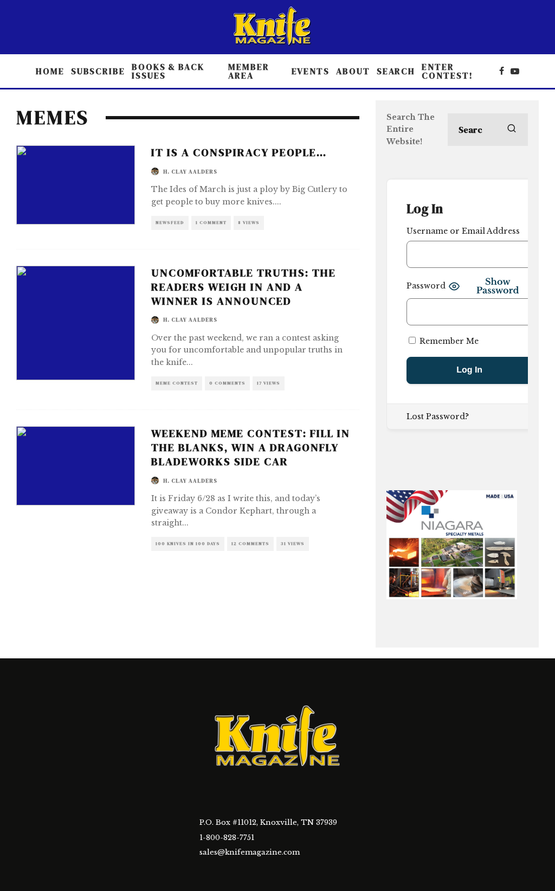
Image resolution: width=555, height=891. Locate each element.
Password (426, 286)
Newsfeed (170, 223)
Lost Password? (437, 416)
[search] (511, 129)
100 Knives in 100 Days (188, 544)
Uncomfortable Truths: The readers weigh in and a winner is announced (243, 287)
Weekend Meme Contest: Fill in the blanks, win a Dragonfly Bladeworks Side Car (250, 447)
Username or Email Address (463, 231)
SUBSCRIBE (98, 71)
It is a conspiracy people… (239, 152)
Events (311, 71)
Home (50, 71)
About (353, 71)
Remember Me (448, 341)
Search (396, 71)
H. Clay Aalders (190, 171)
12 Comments (250, 544)
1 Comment (211, 223)
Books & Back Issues (168, 71)
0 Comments (227, 383)
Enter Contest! (447, 71)
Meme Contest (177, 383)
